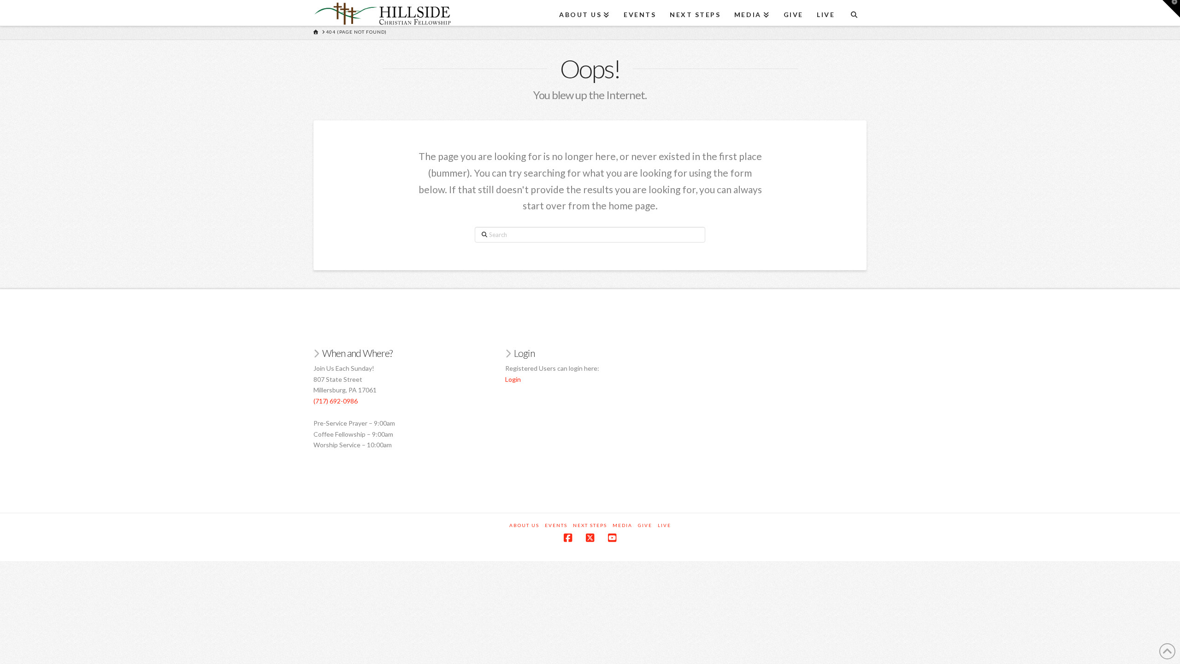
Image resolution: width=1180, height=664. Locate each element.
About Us (524, 525)
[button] (1171, 9)
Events (556, 525)
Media (622, 525)
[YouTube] (612, 538)
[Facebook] (568, 538)
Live (664, 525)
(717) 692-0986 (335, 401)
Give (645, 525)
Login (513, 379)
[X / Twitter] (590, 538)
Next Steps (590, 525)
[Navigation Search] (854, 11)
